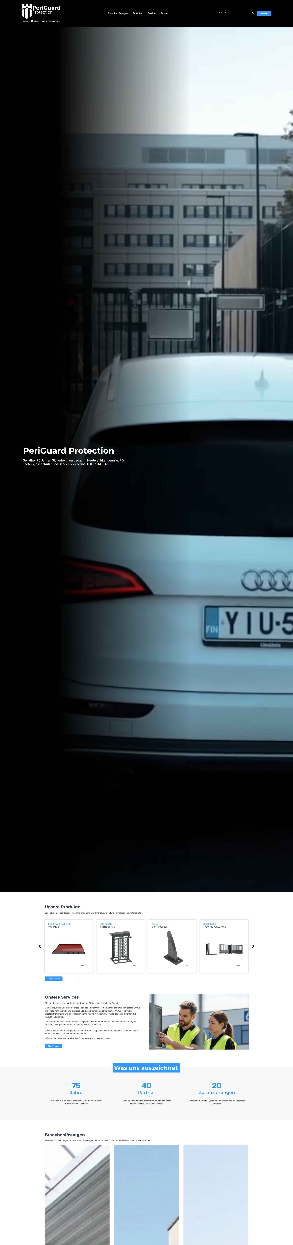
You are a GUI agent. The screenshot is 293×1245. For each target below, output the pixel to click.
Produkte (137, 13)
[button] (253, 13)
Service (152, 13)
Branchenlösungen (118, 13)
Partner (164, 13)
